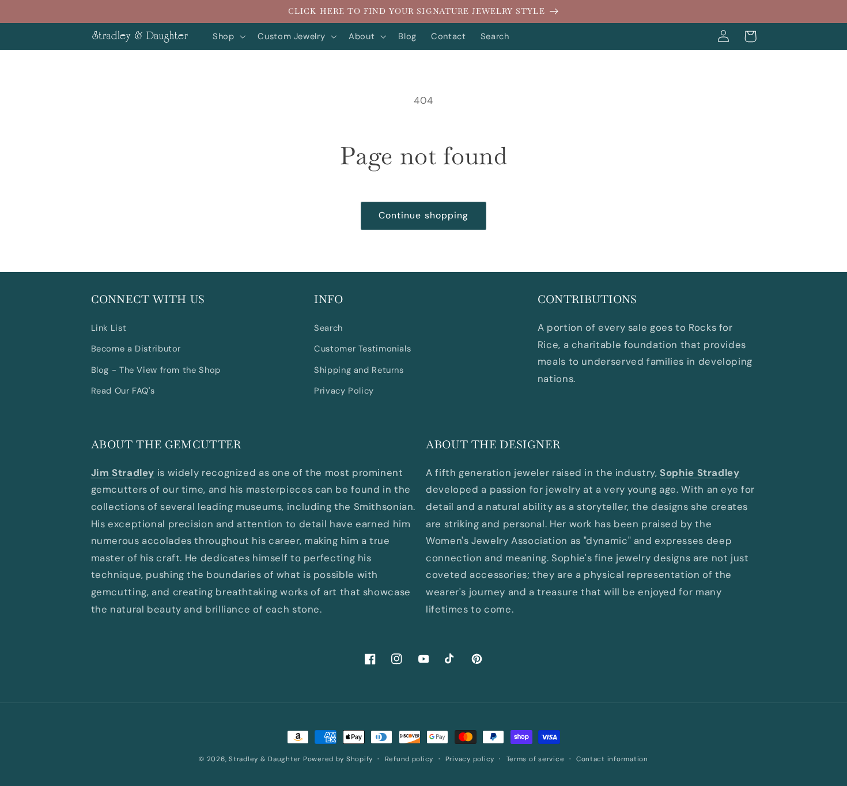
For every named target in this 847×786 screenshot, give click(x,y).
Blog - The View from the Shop (156, 370)
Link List (109, 328)
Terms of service (535, 759)
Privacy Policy (344, 390)
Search (328, 328)
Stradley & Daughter (265, 759)
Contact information (612, 759)
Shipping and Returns (359, 370)
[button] (227, 36)
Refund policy (409, 759)
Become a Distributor (136, 348)
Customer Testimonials (362, 348)
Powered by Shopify (338, 759)
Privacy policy (469, 759)
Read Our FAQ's (123, 390)
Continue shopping (423, 215)
